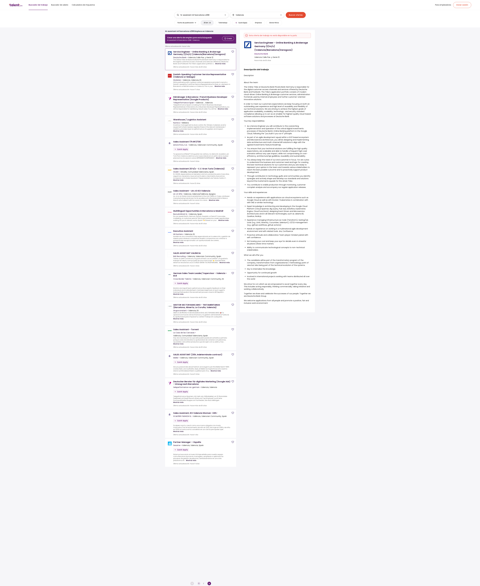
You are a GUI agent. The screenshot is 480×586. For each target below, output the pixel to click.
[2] (209, 583)
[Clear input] (225, 15)
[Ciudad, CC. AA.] (255, 15)
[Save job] (233, 52)
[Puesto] (199, 15)
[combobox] (201, 15)
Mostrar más (220, 64)
